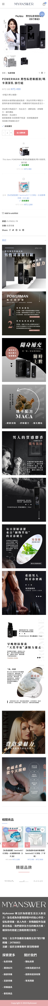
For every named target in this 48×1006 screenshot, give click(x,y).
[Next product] (44, 73)
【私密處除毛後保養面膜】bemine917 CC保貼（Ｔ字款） (35, 853)
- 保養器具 (7, 987)
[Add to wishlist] (19, 830)
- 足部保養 (7, 980)
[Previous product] (39, 73)
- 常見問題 (29, 980)
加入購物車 (21, 132)
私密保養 (11, 73)
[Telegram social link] (23, 230)
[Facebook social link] (10, 230)
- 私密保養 (7, 961)
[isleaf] (9, 881)
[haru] (23, 881)
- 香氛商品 (7, 993)
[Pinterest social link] (16, 230)
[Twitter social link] (13, 230)
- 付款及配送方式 (32, 967)
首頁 (4, 73)
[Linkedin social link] (19, 230)
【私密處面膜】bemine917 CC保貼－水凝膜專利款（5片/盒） (12, 853)
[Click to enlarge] (6, 49)
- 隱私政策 (29, 961)
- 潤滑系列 (7, 967)
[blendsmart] (38, 881)
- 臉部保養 (7, 974)
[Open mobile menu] (3, 4)
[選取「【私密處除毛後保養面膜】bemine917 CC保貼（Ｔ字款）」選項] (27, 845)
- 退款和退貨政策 (32, 974)
